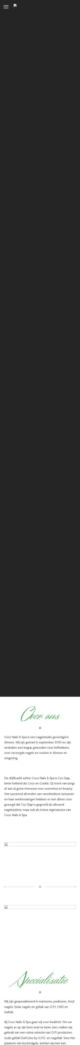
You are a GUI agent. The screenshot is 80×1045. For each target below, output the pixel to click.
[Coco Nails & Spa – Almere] (40, 7)
